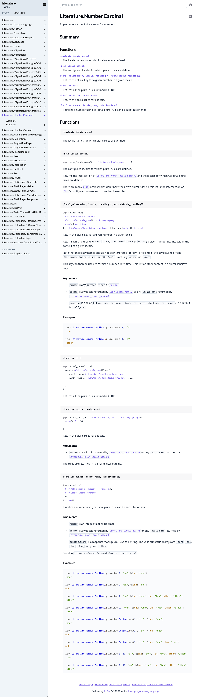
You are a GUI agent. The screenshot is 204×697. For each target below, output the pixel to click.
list (77, 421)
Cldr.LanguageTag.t (106, 220)
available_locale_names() (75, 56)
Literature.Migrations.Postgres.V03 (21, 71)
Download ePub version (160, 684)
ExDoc (107, 691)
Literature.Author (12, 28)
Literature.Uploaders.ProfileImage (21, 229)
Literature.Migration (13, 50)
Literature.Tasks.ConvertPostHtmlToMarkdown (22, 212)
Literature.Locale (11, 45)
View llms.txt (139, 684)
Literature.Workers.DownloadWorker (22, 242)
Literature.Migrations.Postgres (19, 58)
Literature (7, 20)
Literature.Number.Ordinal (17, 130)
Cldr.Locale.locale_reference (80, 493)
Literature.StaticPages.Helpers (19, 186)
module (126, 228)
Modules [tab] (19, 13)
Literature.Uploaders (13, 216)
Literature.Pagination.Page (17, 143)
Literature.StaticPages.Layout (18, 190)
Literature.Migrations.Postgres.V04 (21, 76)
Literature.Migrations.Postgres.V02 (21, 67)
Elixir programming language (144, 691)
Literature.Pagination (14, 138)
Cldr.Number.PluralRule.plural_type (87, 228)
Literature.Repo (10, 173)
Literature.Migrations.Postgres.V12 (21, 110)
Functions (11, 124)
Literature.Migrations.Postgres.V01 (21, 63)
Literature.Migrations (14, 54)
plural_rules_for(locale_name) (78, 95)
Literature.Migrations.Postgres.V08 (21, 93)
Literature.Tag (9, 203)
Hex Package (86, 684)
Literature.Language (13, 41)
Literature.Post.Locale (14, 160)
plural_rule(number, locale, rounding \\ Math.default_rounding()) (101, 76)
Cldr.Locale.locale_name (110, 162)
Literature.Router (11, 177)
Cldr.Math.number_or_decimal (80, 217)
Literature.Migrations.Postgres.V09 (21, 97)
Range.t (105, 489)
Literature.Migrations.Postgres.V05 (21, 80)
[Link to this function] (57, 132)
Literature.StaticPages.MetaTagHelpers (22, 194)
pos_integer (81, 224)
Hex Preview (101, 684)
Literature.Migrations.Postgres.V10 (21, 102)
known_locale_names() (72, 66)
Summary (11, 120)
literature (9, 3)
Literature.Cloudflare (14, 33)
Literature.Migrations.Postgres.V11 (21, 106)
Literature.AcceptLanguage (17, 24)
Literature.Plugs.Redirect (15, 151)
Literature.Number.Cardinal (17, 114)
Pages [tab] (5, 13)
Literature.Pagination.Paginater (19, 147)
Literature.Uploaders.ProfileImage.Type (22, 233)
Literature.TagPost (12, 207)
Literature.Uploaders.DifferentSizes (21, 220)
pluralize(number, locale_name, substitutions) (88, 105)
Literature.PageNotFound (16, 253)
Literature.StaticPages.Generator (20, 181)
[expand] (44, 20)
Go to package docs (119, 684)
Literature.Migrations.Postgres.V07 (21, 89)
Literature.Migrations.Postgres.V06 (21, 84)
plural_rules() (69, 86)
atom (67, 224)
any (70, 500)
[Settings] (190, 5)
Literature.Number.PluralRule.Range (22, 134)
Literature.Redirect (12, 168)
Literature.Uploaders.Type (16, 237)
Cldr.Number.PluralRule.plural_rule (106, 378)
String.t (138, 228)
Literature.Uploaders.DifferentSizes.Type (22, 225)
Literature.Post (10, 156)
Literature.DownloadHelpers (18, 37)
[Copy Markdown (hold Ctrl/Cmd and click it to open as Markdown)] (190, 14)
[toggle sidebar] (44, 4)
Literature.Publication (14, 164)
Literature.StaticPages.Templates (20, 199)
